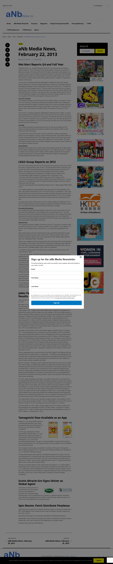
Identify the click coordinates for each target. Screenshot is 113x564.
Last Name (34, 286)
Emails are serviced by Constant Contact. (65, 298)
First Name (34, 278)
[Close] (80, 257)
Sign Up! (56, 303)
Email (33, 269)
